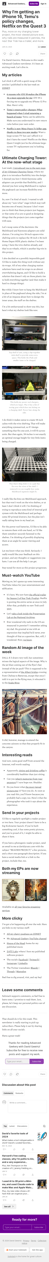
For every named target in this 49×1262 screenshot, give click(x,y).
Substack (12, 1256)
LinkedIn (23, 963)
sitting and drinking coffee (32, 770)
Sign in (43, 4)
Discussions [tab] (22, 1126)
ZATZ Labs (12, 951)
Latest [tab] (12, 1126)
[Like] (4, 53)
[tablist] (13, 1093)
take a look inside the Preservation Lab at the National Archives (26, 615)
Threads (11, 971)
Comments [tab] (8, 1093)
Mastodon (21, 971)
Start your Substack (18, 1250)
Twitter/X (34, 959)
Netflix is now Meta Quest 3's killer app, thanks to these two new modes (27, 130)
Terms (33, 1240)
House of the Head (16, 943)
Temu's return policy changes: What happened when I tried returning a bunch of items (24, 113)
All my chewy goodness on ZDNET (24, 934)
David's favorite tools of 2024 (15, 1135)
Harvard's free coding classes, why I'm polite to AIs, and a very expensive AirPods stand (18, 1159)
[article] (24, 1141)
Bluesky (34, 968)
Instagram (12, 963)
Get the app (37, 1250)
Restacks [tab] (19, 1093)
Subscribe (34, 4)
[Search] (44, 1126)
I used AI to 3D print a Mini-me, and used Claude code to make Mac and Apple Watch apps (18, 1184)
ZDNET (6, 88)
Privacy (26, 1240)
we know (27, 640)
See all (7, 1206)
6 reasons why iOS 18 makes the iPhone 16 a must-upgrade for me (26, 96)
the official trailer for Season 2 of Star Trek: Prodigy (26, 596)
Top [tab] (5, 1126)
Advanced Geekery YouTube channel (28, 938)
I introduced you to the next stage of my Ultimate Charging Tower (23, 169)
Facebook (23, 959)
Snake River (13, 683)
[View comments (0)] (11, 53)
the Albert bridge (29, 672)
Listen (43, 47)
